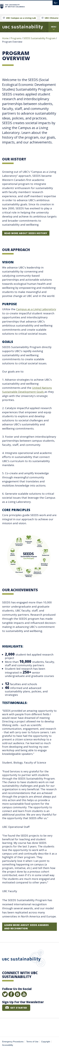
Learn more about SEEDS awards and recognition (26, 926)
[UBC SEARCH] (56, 3)
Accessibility (7, 1045)
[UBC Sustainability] (22, 27)
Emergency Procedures (12, 1042)
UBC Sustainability (23, 959)
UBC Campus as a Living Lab (21, 18)
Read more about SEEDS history (25, 233)
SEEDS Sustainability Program (39, 38)
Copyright (45, 1042)
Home (5, 38)
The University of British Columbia (37, 6)
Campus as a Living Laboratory (36, 309)
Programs (16, 38)
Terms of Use (32, 1042)
